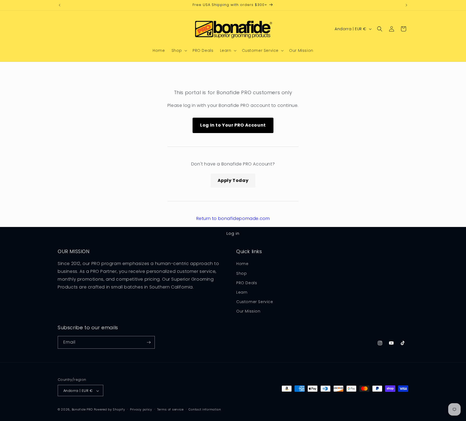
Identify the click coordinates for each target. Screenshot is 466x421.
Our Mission (248, 311)
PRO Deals (246, 283)
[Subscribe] (149, 342)
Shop (241, 273)
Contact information (205, 409)
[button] (178, 50)
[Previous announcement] (60, 5)
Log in (233, 233)
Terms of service (170, 409)
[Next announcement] (406, 5)
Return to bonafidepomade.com (233, 218)
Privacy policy (141, 409)
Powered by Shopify (109, 410)
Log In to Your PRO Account (233, 125)
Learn (242, 292)
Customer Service (254, 301)
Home (242, 264)
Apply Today (233, 180)
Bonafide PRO (82, 410)
